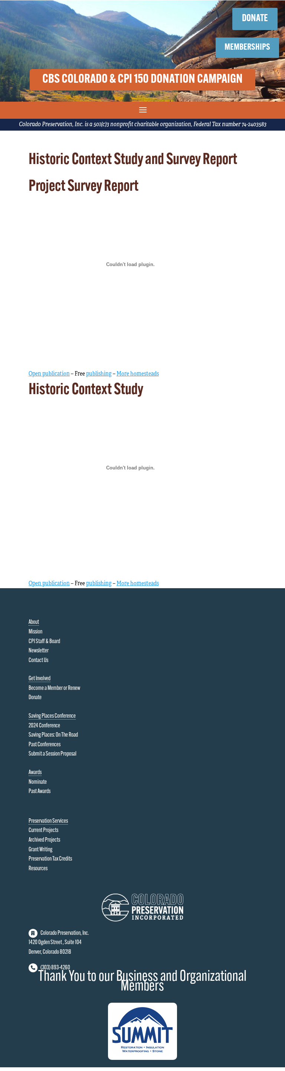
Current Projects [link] (43, 830)
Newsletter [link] (39, 651)
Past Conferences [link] (44, 745)
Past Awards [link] (39, 792)
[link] (142, 920)
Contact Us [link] (38, 661)
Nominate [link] (38, 782)
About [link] (34, 622)
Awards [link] (35, 773)
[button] (142, 109)
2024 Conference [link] (44, 726)
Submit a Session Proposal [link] (52, 754)
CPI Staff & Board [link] (44, 642)
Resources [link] (38, 869)
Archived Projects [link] (44, 840)
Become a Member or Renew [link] (54, 688)
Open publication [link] (49, 373)
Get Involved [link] (39, 679)
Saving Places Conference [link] (52, 716)
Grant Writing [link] (40, 850)
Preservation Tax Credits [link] (50, 859)
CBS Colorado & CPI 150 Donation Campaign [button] (142, 79)
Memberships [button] (247, 47)
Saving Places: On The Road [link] (53, 735)
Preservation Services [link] (48, 821)
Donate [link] (35, 698)
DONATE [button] (255, 19)
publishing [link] (99, 373)
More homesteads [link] (138, 373)
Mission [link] (35, 632)
